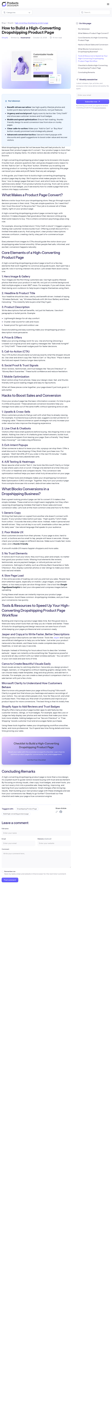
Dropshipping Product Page (27, 809)
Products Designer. (99, 108)
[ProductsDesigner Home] (10, 4)
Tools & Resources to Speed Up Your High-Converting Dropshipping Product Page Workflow (93, 58)
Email (4, 839)
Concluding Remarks (86, 72)
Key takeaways (84, 29)
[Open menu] (108, 4)
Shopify (10, 23)
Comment (5, 849)
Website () (44, 839)
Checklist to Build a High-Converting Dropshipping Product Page (93, 66)
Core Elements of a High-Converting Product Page (92, 38)
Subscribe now (91, 102)
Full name (5, 829)
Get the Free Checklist (36, 760)
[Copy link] (57, 812)
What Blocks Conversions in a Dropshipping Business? (90, 50)
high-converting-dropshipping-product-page (31, 23)
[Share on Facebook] (61, 811)
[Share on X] (65, 811)
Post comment (10, 880)
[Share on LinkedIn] (69, 811)
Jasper (56, 637)
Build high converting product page (16, 814)
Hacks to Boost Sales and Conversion (93, 44)
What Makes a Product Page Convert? (93, 33)
